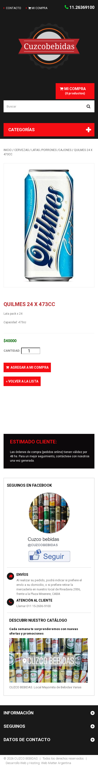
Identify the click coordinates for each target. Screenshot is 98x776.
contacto (13, 8)
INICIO (8, 150)
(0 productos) (74, 90)
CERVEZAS (21, 150)
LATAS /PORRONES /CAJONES (51, 150)
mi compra (39, 8)
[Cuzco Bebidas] (49, 46)
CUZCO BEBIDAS (26, 758)
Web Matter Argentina (56, 763)
